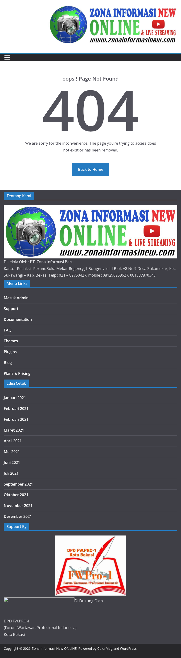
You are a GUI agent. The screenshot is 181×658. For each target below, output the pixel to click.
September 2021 (18, 484)
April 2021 (13, 440)
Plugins (10, 351)
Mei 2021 (12, 451)
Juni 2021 (12, 462)
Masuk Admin (16, 297)
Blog (8, 362)
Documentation (18, 319)
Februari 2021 (16, 408)
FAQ (8, 330)
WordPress (128, 648)
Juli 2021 (11, 473)
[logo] (90, 208)
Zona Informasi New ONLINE (54, 648)
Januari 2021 (15, 397)
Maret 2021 (14, 430)
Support (11, 308)
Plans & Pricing (17, 373)
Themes (11, 340)
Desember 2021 (18, 516)
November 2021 (18, 505)
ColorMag (104, 648)
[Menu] (7, 57)
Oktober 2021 (16, 494)
